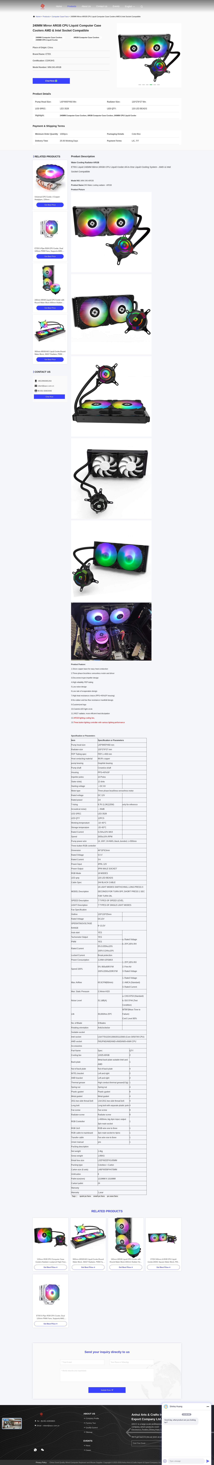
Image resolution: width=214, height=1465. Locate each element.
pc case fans (112, 1196)
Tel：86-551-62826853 (45, 1421)
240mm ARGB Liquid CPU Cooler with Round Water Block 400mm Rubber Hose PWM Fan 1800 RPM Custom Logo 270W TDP (125, 1260)
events (116, 6)
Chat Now (49, 81)
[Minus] (207, 1406)
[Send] (208, 1461)
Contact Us (101, 6)
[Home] (42, 6)
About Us (86, 6)
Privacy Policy (41, 1462)
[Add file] (165, 1461)
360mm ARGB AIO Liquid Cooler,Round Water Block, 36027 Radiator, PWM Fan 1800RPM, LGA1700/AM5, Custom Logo (88, 1260)
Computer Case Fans (60, 16)
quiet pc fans (85, 1196)
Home (59, 6)
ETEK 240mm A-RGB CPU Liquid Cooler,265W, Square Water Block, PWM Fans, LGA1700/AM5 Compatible (163, 1260)
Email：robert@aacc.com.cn (47, 1426)
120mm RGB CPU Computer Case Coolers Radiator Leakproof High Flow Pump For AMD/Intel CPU (51, 1260)
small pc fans (99, 1196)
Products (71, 6)
